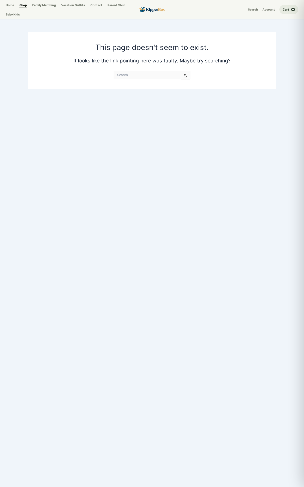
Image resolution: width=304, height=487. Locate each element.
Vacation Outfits (73, 5)
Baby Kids (13, 14)
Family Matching (44, 5)
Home (10, 5)
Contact (96, 5)
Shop (23, 5)
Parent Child (116, 5)
